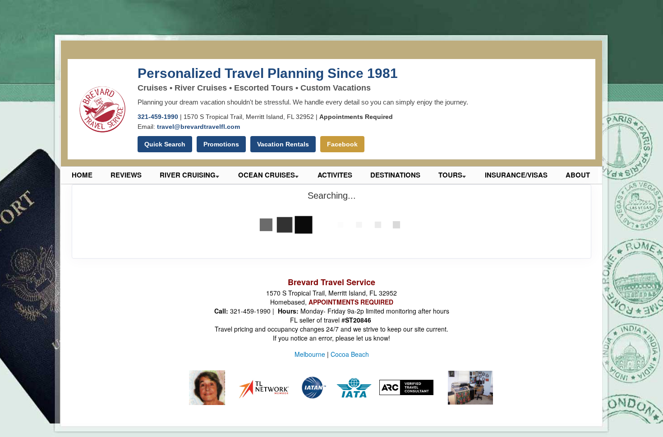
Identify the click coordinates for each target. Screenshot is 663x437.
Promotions (221, 144)
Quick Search (164, 144)
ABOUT (578, 175)
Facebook (342, 144)
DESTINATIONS (395, 175)
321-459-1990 (158, 116)
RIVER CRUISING (188, 175)
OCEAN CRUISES (266, 175)
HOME (82, 175)
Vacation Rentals (283, 144)
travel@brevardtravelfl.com (198, 126)
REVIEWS (126, 175)
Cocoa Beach (350, 354)
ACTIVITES (335, 175)
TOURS (450, 175)
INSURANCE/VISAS (516, 175)
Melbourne (310, 354)
